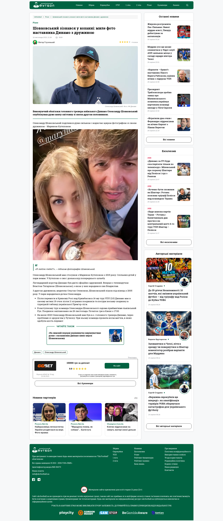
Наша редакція (172, 467)
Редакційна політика (175, 461)
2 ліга (138, 5)
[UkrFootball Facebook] (33, 479)
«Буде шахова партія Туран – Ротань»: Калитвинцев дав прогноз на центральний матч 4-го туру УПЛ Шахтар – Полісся (161, 220)
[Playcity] (66, 513)
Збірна (91, 5)
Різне (149, 5)
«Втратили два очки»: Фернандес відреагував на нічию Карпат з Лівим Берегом (161, 123)
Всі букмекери (85, 383)
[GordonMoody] (86, 513)
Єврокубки (105, 5)
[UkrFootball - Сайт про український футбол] (42, 5)
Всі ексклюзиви (168, 242)
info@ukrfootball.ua (40, 474)
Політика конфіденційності (178, 451)
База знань (139, 464)
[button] (187, 5)
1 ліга (128, 5)
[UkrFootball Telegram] (39, 479)
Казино (176, 5)
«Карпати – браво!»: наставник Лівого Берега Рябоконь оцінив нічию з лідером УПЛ (161, 74)
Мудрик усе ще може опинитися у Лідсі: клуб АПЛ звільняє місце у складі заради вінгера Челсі (161, 53)
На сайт (116, 366)
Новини (79, 5)
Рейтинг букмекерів (143, 458)
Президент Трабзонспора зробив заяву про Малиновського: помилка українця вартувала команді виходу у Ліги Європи (160, 98)
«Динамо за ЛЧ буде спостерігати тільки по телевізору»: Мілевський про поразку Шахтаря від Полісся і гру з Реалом (161, 169)
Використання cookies (175, 454)
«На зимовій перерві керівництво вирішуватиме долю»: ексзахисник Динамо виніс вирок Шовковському (75, 335)
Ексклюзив (139, 451)
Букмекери (162, 5)
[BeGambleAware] (135, 513)
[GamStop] (108, 513)
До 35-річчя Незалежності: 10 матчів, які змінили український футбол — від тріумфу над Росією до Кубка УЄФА (168, 295)
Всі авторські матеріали (169, 426)
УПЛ (118, 5)
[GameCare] (158, 513)
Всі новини (169, 139)
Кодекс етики (171, 464)
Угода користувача (173, 458)
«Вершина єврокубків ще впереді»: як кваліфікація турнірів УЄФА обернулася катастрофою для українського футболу (167, 403)
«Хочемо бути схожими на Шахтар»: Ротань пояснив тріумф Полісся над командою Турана (161, 194)
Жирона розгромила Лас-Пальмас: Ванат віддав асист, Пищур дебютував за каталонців (159, 30)
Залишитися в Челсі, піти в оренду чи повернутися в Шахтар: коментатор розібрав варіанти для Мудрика (168, 348)
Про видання (171, 448)
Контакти (169, 470)
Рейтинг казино (141, 461)
